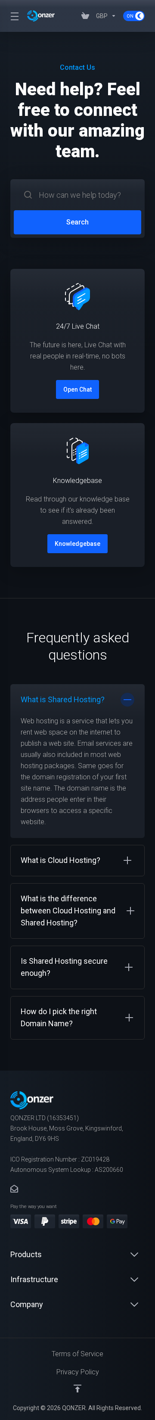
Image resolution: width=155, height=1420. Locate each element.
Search (77, 222)
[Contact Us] (14, 1189)
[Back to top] (77, 1388)
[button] (77, 761)
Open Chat (77, 389)
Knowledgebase (77, 543)
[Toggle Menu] (13, 16)
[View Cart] (85, 16)
